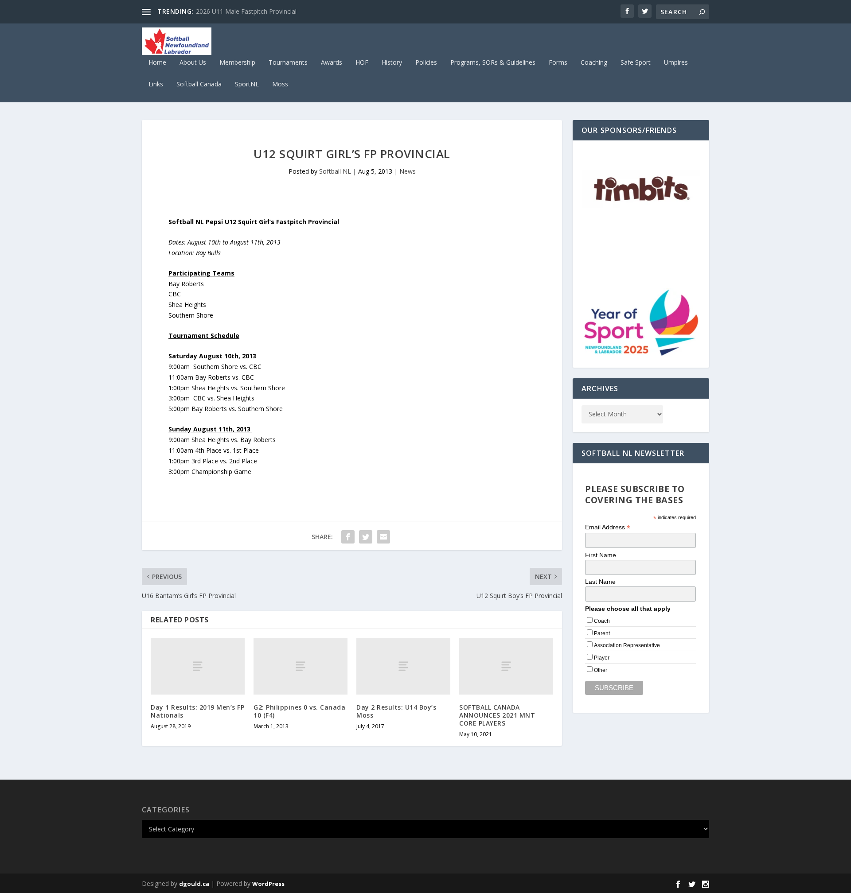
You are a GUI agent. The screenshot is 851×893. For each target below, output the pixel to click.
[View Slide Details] (641, 190)
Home (157, 62)
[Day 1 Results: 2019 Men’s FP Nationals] (198, 666)
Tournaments (288, 62)
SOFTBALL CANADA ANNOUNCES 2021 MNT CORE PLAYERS (497, 715)
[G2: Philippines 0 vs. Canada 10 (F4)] (300, 666)
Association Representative (627, 645)
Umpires (676, 62)
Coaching (594, 62)
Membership (237, 62)
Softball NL (335, 171)
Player (601, 658)
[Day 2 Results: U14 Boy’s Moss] (403, 666)
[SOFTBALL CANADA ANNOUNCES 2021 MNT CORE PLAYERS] (506, 666)
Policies (426, 62)
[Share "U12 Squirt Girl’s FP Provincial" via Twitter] (366, 537)
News (407, 171)
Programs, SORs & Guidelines (492, 62)
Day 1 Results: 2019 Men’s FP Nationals (197, 711)
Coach (602, 621)
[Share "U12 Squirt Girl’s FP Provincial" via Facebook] (348, 537)
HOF (361, 62)
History (392, 62)
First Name (600, 555)
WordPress (268, 884)
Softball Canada (199, 84)
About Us (193, 62)
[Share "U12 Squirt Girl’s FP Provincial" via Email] (383, 537)
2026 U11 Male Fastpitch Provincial (246, 11)
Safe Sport (636, 62)
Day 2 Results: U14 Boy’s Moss (396, 711)
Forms (558, 62)
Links (155, 84)
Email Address (607, 527)
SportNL (247, 84)
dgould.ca (194, 884)
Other (600, 670)
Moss (280, 84)
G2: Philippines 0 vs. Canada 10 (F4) (299, 711)
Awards (331, 62)
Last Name (600, 581)
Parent (602, 633)
